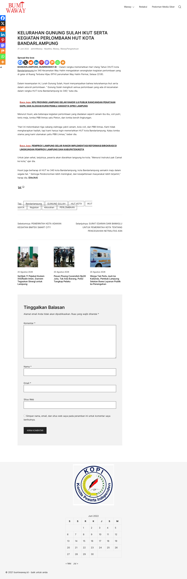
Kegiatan (34, 207)
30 (92, 554)
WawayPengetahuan (69, 49)
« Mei (68, 563)
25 (108, 547)
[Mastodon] (46, 62)
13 (68, 541)
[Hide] (1, 67)
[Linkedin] (36, 62)
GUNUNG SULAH (56, 203)
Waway (127, 6)
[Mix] (52, 62)
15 (84, 541)
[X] (25, 62)
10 (100, 534)
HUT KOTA (76, 203)
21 (76, 547)
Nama (27, 366)
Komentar (29, 323)
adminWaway (37, 49)
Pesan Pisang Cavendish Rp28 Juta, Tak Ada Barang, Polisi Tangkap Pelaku (70, 279)
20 (68, 547)
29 (84, 554)
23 (92, 547)
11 (108, 534)
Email (27, 383)
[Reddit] (30, 62)
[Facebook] (20, 62)
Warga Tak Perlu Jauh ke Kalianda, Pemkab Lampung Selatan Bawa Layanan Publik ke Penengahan (105, 280)
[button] (134, 32)
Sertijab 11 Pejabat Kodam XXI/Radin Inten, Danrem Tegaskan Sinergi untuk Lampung (31, 280)
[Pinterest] (41, 62)
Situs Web (29, 399)
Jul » (75, 563)
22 (84, 547)
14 (76, 541)
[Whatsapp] (57, 62)
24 (100, 547)
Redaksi (143, 6)
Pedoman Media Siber (163, 6)
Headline (48, 49)
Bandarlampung (26, 70)
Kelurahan (49, 207)
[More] (63, 62)
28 (76, 554)
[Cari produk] (180, 7)
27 (68, 554)
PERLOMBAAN (67, 207)
